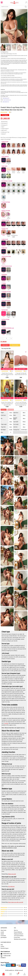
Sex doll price (11, 886)
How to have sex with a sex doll (15, 902)
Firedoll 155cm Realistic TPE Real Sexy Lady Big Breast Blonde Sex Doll (7, 404)
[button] (26, 26)
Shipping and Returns (18, 933)
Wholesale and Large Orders (20, 939)
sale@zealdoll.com (7, 953)
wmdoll (2, 932)
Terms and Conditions (18, 935)
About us (16, 930)
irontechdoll (3, 935)
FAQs (2, 944)
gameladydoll (3, 937)
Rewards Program (4, 948)
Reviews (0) (10, 409)
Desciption (3, 409)
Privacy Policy (17, 937)
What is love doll (12, 874)
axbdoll (2, 933)
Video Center (3, 930)
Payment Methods (18, 932)
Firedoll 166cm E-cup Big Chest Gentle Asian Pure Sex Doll (7, 374)
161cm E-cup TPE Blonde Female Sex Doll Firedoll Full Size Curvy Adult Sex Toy (21, 404)
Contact (2, 946)
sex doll (6, 723)
